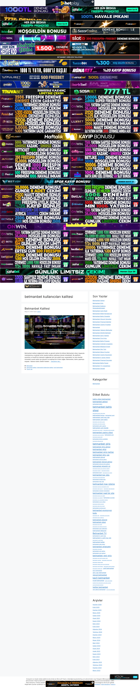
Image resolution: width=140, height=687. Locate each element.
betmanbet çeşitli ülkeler (98, 566)
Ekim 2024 (96, 624)
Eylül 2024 (96, 626)
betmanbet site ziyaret (97, 524)
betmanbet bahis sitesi (102, 408)
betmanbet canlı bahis (100, 419)
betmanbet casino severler (108, 430)
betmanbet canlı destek (100, 428)
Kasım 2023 (96, 654)
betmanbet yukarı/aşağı (107, 560)
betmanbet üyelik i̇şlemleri (109, 566)
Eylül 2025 (96, 607)
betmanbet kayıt (97, 472)
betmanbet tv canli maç (99, 536)
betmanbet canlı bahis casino (99, 421)
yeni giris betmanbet (110, 589)
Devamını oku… (56, 361)
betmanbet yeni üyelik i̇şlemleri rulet (100, 558)
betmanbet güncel (99, 457)
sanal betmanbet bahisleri (98, 584)
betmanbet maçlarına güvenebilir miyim (101, 486)
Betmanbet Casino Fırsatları (102, 324)
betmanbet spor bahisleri (100, 528)
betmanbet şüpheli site (97, 568)
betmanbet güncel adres (100, 459)
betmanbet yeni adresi (99, 553)
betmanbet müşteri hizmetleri (101, 491)
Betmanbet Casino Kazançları (102, 355)
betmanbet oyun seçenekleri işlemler (100, 499)
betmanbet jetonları (105, 470)
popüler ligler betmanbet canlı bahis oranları (102, 582)
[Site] (35, 99)
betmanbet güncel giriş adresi (101, 464)
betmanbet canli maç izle (101, 417)
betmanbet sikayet (100, 520)
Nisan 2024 (96, 640)
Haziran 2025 (97, 610)
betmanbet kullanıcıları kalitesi (45, 367)
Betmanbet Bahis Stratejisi (101, 316)
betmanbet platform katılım (98, 504)
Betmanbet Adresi (99, 300)
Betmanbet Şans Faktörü (101, 335)
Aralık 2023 (96, 651)
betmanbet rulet (96, 515)
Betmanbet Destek (99, 368)
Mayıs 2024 (96, 637)
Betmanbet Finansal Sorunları (102, 360)
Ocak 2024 (96, 648)
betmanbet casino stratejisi (98, 435)
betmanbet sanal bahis (104, 515)
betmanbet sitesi (99, 522)
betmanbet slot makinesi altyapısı (100, 526)
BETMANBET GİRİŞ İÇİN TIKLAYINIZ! (70, 57)
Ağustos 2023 (97, 662)
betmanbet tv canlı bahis (98, 540)
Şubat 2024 (96, 646)
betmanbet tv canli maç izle (102, 538)
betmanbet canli (109, 415)
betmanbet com (109, 435)
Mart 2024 (96, 643)
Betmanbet (29, 365)
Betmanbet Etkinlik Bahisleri (102, 333)
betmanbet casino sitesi (103, 432)
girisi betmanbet (97, 570)
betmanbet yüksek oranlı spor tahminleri (101, 564)
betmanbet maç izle (98, 481)
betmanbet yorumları (97, 560)
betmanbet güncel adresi (102, 462)
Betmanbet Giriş (98, 303)
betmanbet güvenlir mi (101, 466)
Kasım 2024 (96, 621)
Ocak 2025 (96, 618)
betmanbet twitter (99, 542)
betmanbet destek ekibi (97, 437)
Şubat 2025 (96, 615)
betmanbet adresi (100, 402)
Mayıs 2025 (96, 613)
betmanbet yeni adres (99, 551)
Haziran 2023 (97, 668)
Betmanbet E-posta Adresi (101, 357)
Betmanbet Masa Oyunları (101, 352)
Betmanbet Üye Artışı (100, 338)
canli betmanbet (108, 568)
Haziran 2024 (97, 635)
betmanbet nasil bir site (103, 493)
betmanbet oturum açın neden (99, 495)
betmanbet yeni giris (102, 555)
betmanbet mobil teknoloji (109, 488)
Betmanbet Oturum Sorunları (102, 319)
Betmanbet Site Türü (99, 349)
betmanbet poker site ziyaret (99, 506)
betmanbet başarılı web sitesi (99, 413)
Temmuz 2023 (97, 665)
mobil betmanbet (98, 580)
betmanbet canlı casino (99, 426)
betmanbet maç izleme (104, 484)
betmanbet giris (101, 443)
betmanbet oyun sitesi (99, 502)
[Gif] (70, 136)
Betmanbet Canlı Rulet (100, 311)
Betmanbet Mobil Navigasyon (102, 313)
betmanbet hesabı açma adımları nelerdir (101, 468)
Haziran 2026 (97, 604)
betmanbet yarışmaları (97, 549)
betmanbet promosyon (99, 508)
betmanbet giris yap (101, 455)
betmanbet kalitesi (31, 367)
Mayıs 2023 (96, 670)
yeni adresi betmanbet (99, 589)
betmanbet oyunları (109, 497)
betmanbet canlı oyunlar (98, 430)
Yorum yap (29, 369)
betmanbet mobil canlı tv (98, 488)
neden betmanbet (108, 580)
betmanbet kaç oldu (101, 475)
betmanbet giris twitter (103, 452)
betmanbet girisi (99, 449)
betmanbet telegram (99, 531)
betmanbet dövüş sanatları (100, 439)
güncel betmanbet (100, 575)
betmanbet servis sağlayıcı (98, 517)
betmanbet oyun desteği (98, 497)
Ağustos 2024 (97, 629)
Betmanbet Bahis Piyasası (101, 341)
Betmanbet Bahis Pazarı (100, 363)
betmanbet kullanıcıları (99, 479)
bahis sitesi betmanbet (102, 399)
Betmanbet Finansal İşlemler (102, 322)
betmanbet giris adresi (101, 447)
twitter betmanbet (100, 587)
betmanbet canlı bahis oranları (99, 423)
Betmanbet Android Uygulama (102, 344)
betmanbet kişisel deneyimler (99, 477)
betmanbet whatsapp (102, 547)
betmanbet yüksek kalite (98, 562)
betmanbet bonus (99, 415)
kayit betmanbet (58, 367)
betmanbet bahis (97, 404)
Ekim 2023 (96, 657)
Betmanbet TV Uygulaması (101, 366)
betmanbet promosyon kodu (102, 511)
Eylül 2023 (96, 659)
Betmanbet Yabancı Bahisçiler (102, 330)
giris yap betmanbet (99, 573)
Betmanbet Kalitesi (37, 308)
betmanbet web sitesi (99, 544)
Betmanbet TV (100, 533)
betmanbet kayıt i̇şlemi (107, 472)
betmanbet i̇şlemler (97, 470)
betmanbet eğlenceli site (98, 441)
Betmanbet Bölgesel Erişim (101, 346)
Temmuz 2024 (97, 632)
